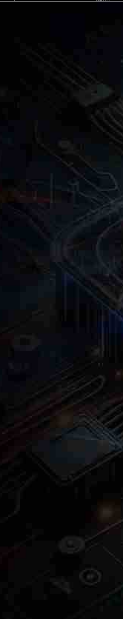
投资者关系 (103, 0)
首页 (96, 0)
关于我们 (105, 0)
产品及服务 (98, 0)
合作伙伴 (101, 0)
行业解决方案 (100, 0)
